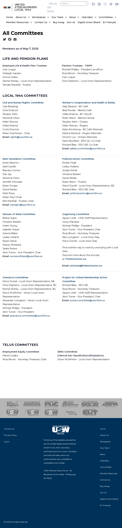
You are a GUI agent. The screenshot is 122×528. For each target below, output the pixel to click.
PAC (51, 404)
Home (9, 17)
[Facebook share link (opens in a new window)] (10, 39)
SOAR (90, 404)
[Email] (15, 39)
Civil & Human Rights (12, 404)
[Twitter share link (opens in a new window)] (5, 39)
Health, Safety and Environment (51, 412)
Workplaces (39, 17)
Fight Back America (32, 404)
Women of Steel (32, 412)
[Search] (86, 3)
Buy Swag (58, 22)
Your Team (57, 17)
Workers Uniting (70, 412)
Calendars (87, 17)
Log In (7, 441)
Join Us (71, 22)
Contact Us (40, 22)
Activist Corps (12, 412)
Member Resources (17, 22)
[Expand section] (28, 17)
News (72, 17)
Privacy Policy (10, 435)
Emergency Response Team (90, 412)
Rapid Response (70, 404)
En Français (109, 22)
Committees (106, 17)
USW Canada (50, 9)
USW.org (53, 3)
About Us (21, 17)
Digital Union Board (89, 22)
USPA (109, 404)
